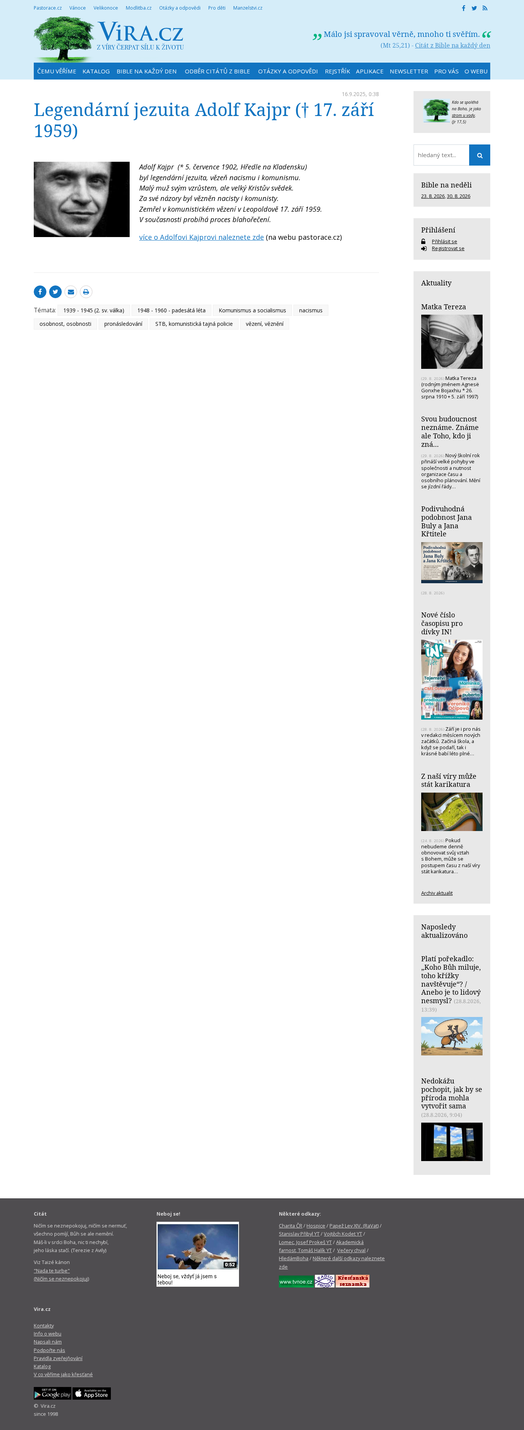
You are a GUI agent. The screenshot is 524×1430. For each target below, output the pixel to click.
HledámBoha (293, 1258)
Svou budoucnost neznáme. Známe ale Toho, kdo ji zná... (450, 431)
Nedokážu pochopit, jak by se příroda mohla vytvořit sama (451, 1093)
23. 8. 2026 (433, 195)
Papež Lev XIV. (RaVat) (354, 1225)
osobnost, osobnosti (65, 323)
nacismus (311, 310)
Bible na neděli (446, 184)
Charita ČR (290, 1225)
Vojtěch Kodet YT (343, 1233)
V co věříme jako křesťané (63, 1374)
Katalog (42, 1366)
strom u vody (463, 115)
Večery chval (351, 1250)
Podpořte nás (49, 1350)
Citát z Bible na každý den (452, 45)
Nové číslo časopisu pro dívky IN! (442, 623)
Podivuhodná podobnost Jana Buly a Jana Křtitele (446, 521)
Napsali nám (48, 1341)
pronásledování (123, 323)
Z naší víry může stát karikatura (448, 780)
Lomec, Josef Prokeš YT (305, 1242)
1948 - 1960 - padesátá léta (171, 310)
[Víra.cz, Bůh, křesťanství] (109, 39)
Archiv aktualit (437, 892)
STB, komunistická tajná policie (194, 323)
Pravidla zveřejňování (58, 1358)
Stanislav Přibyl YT (299, 1233)
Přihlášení (438, 229)
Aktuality (436, 282)
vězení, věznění (264, 323)
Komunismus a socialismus (252, 310)
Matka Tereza (443, 306)
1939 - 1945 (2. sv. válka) (93, 310)
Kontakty (44, 1325)
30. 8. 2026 (458, 195)
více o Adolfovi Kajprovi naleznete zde (201, 237)
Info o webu (47, 1333)
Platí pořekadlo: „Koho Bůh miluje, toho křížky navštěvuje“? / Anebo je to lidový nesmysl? (451, 979)
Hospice (315, 1225)
